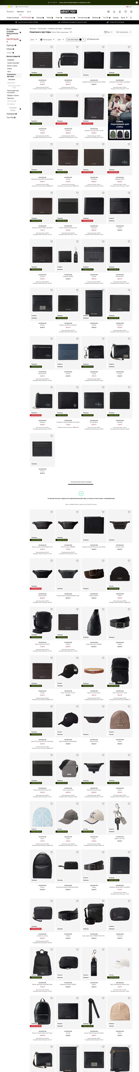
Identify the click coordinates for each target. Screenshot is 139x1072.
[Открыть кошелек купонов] (108, 11)
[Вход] (114, 11)
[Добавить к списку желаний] (51, 47)
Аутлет (11, 6)
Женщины (10, 11)
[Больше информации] (42, 90)
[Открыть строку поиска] (130, 18)
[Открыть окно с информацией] (137, 3)
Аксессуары (42, 28)
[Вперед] (126, 17)
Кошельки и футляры (55, 28)
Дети (29, 11)
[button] (108, 32)
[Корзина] (131, 11)
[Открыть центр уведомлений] (120, 11)
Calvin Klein (67, 28)
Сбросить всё (94, 39)
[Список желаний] (125, 11)
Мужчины (20, 11)
